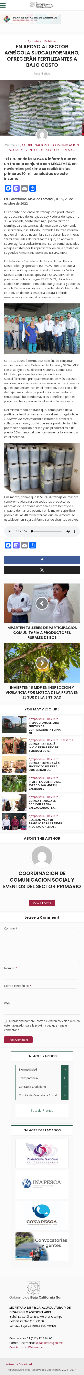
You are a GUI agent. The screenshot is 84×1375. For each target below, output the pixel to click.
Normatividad (28, 1069)
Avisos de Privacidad (19, 1364)
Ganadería (67, 740)
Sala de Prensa (42, 1110)
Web (7, 1003)
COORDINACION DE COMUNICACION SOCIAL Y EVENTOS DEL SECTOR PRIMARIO (44, 147)
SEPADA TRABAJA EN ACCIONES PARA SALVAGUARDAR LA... (42, 804)
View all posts (42, 903)
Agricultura (35, 41)
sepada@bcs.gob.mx (49, 1343)
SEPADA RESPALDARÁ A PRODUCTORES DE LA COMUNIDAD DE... (44, 766)
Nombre (11, 968)
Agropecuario (37, 719)
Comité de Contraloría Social (38, 1095)
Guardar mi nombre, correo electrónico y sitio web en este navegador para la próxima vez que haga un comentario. (42, 1025)
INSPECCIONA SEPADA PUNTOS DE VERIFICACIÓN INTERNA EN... (45, 728)
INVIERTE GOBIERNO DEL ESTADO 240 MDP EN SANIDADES (45, 785)
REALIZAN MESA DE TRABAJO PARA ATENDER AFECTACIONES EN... (45, 823)
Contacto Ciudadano (32, 1087)
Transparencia (28, 1078)
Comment (10, 928)
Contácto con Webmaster (26, 1347)
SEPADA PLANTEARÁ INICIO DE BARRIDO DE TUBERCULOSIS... (44, 747)
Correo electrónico (17, 986)
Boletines (50, 41)
